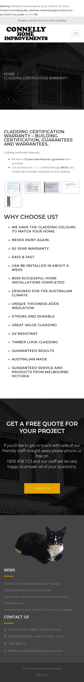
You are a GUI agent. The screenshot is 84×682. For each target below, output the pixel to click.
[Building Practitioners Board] (51, 187)
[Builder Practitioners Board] (32, 187)
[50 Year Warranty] (13, 187)
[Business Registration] (13, 201)
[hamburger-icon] (75, 33)
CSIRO (36, 167)
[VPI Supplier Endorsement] (70, 187)
